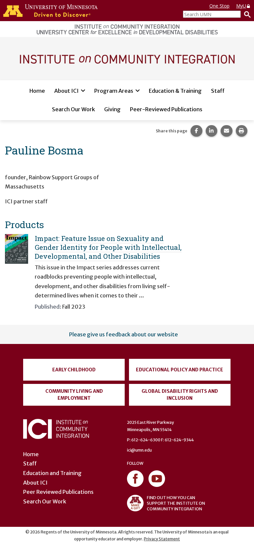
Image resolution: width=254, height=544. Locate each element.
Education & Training (175, 90)
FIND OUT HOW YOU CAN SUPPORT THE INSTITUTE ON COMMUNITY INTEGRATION (176, 503)
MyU (241, 6)
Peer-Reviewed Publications (166, 109)
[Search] (246, 14)
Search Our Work (73, 109)
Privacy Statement (162, 538)
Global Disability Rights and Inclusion (180, 394)
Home (37, 90)
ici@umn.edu (139, 450)
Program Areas (113, 90)
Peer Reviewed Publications (58, 492)
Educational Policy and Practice (179, 370)
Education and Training (52, 473)
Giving (112, 109)
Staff (218, 90)
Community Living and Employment (74, 394)
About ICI (66, 90)
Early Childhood (74, 370)
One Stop (219, 6)
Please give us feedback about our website (123, 334)
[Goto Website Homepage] (127, 58)
